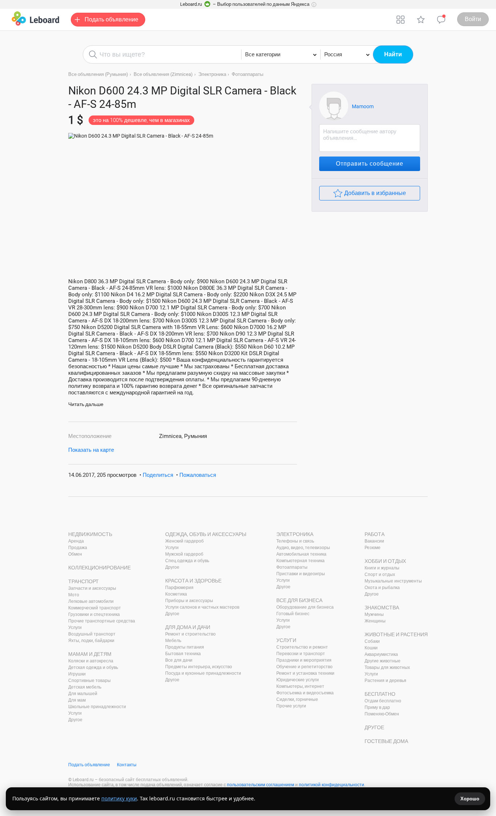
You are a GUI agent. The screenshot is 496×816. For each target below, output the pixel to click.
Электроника (212, 74)
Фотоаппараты (247, 74)
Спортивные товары (89, 680)
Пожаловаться (197, 475)
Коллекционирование (99, 568)
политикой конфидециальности (331, 784)
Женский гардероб (184, 541)
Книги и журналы (382, 568)
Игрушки (77, 674)
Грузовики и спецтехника (94, 614)
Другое (75, 719)
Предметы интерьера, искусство (198, 666)
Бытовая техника (183, 653)
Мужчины (374, 614)
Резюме (373, 547)
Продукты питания (184, 647)
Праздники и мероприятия (304, 660)
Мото (73, 594)
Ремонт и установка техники (305, 673)
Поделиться (158, 475)
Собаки (372, 641)
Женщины (375, 621)
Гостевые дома (386, 741)
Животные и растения (396, 634)
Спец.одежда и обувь (187, 560)
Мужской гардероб (184, 554)
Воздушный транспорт (91, 634)
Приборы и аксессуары (189, 600)
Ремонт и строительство (190, 634)
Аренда (76, 541)
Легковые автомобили (91, 601)
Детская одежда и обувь (93, 667)
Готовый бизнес (292, 613)
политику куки (119, 798)
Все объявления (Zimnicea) (163, 74)
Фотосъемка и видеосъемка (305, 692)
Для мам (77, 700)
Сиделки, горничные (297, 699)
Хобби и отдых (385, 561)
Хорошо (469, 798)
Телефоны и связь (295, 541)
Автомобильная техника (301, 554)
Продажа (77, 547)
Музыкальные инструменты (393, 581)
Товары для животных (387, 667)
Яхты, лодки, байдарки (91, 640)
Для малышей (82, 693)
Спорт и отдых (380, 574)
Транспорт (83, 581)
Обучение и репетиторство (304, 666)
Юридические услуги (297, 679)
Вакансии (374, 541)
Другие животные (383, 660)
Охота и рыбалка (382, 587)
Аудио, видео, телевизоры (303, 547)
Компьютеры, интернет (300, 686)
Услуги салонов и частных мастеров (202, 607)
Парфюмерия (179, 587)
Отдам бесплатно (383, 700)
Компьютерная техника (300, 560)
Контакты (127, 764)
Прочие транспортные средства (101, 621)
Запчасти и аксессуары (92, 588)
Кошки (371, 647)
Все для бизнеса (299, 600)
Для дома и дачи (187, 627)
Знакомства (382, 607)
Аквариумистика (381, 654)
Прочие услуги (291, 706)
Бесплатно (380, 694)
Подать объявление (89, 764)
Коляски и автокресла (90, 660)
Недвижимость (90, 534)
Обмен (75, 554)
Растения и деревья (385, 680)
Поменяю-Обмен (382, 713)
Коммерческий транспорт (94, 607)
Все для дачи (178, 660)
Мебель (173, 640)
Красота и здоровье (193, 581)
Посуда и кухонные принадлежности (203, 673)
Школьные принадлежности (97, 706)
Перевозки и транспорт (300, 653)
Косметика (176, 594)
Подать (111, 19)
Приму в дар (377, 707)
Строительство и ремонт (302, 647)
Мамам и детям (89, 654)
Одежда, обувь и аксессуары (205, 534)
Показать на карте (91, 450)
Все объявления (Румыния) (98, 74)
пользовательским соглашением (260, 784)
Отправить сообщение (369, 164)
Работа (375, 534)
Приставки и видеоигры (300, 573)
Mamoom (363, 106)
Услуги (75, 627)
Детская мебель (84, 687)
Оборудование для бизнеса (305, 607)
